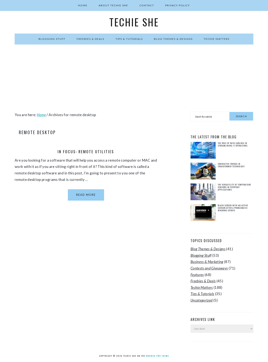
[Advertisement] (134, 78)
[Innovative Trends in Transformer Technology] (203, 172)
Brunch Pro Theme (157, 355)
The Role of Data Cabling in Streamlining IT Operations (232, 144)
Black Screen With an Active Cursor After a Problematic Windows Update (233, 208)
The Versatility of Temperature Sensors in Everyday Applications (234, 187)
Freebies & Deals (203, 281)
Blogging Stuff (201, 255)
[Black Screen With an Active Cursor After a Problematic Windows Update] (203, 213)
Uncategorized (202, 300)
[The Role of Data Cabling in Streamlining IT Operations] (203, 151)
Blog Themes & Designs (208, 249)
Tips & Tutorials (202, 294)
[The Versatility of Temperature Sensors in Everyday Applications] (203, 192)
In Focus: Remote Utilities (86, 151)
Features (197, 274)
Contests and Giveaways (209, 268)
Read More (86, 194)
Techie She (134, 22)
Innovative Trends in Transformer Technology (231, 165)
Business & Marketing (207, 261)
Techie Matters (202, 287)
